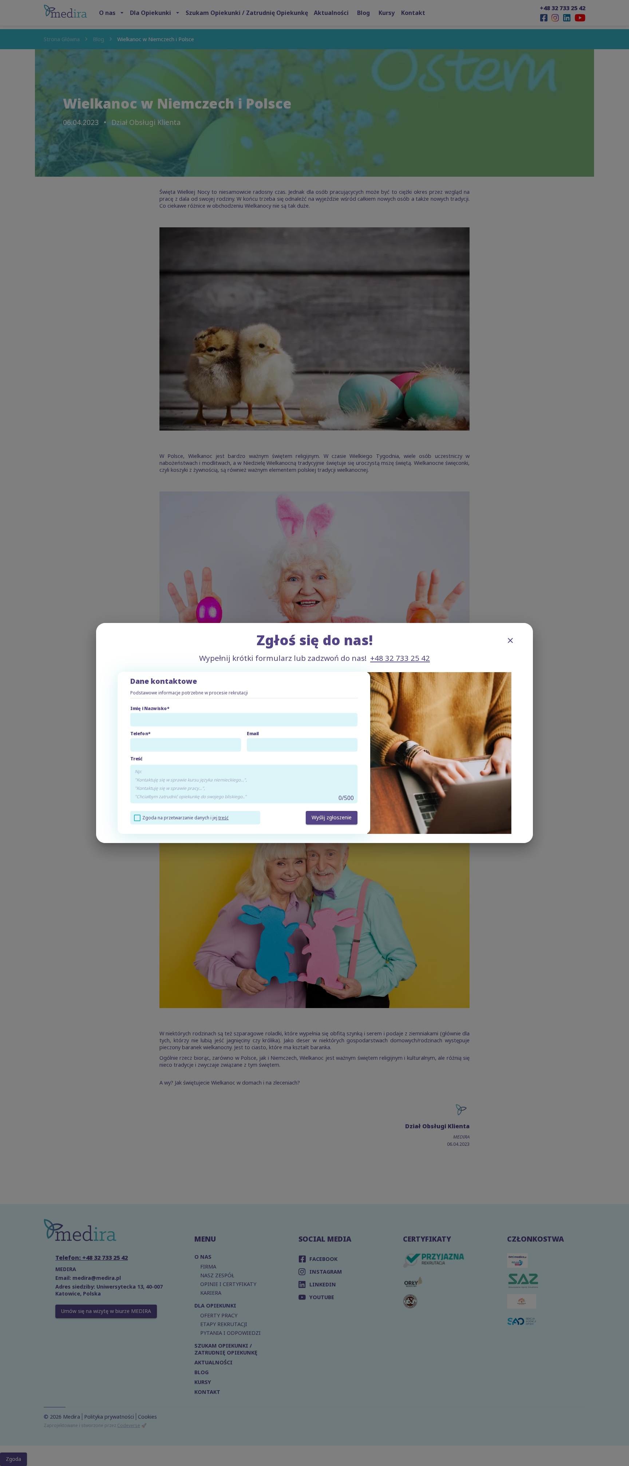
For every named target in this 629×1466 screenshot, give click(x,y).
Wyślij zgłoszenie (332, 817)
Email (253, 733)
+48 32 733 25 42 (400, 658)
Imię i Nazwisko (148, 708)
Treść (136, 759)
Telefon (139, 733)
